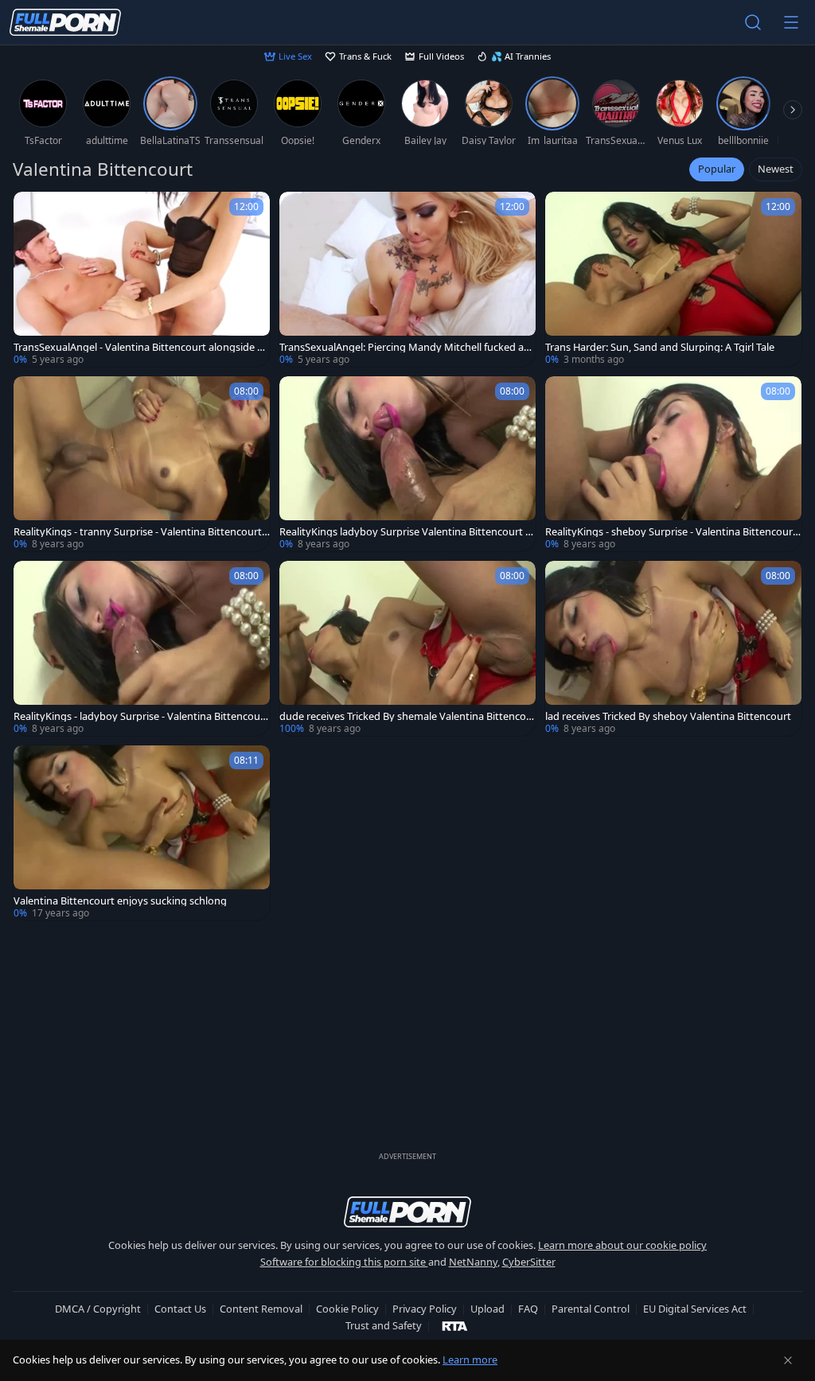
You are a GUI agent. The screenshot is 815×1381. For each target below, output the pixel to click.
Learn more (470, 1359)
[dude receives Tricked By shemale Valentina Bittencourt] (407, 648)
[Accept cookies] (788, 1360)
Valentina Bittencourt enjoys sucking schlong (120, 901)
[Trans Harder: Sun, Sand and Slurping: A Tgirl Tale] (673, 279)
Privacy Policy (424, 1308)
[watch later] (32, 211)
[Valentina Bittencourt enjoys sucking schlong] (142, 832)
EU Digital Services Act (695, 1308)
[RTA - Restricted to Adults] (455, 1325)
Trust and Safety (383, 1325)
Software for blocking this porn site (344, 1262)
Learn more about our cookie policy (622, 1245)
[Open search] (753, 22)
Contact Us (180, 1308)
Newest (776, 168)
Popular (716, 168)
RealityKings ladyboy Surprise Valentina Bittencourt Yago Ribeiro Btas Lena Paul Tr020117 (407, 532)
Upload (487, 1308)
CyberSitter (529, 1262)
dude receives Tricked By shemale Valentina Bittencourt (405, 716)
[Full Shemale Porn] (65, 22)
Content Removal (261, 1308)
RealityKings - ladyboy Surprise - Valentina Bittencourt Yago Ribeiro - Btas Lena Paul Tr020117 (141, 716)
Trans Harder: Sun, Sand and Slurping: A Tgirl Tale (659, 347)
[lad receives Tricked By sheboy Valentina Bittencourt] (673, 648)
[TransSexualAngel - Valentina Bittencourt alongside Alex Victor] (142, 279)
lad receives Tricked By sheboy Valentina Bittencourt (668, 716)
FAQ (528, 1308)
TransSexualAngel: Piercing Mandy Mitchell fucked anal (407, 347)
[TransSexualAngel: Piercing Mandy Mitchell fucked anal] (407, 279)
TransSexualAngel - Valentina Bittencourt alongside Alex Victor (140, 347)
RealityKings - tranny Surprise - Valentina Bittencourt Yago (142, 532)
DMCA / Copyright (98, 1308)
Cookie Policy (347, 1308)
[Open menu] (791, 22)
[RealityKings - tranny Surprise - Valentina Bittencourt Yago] (142, 463)
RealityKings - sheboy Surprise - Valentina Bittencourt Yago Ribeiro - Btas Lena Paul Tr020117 (671, 532)
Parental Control (591, 1308)
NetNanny (473, 1262)
